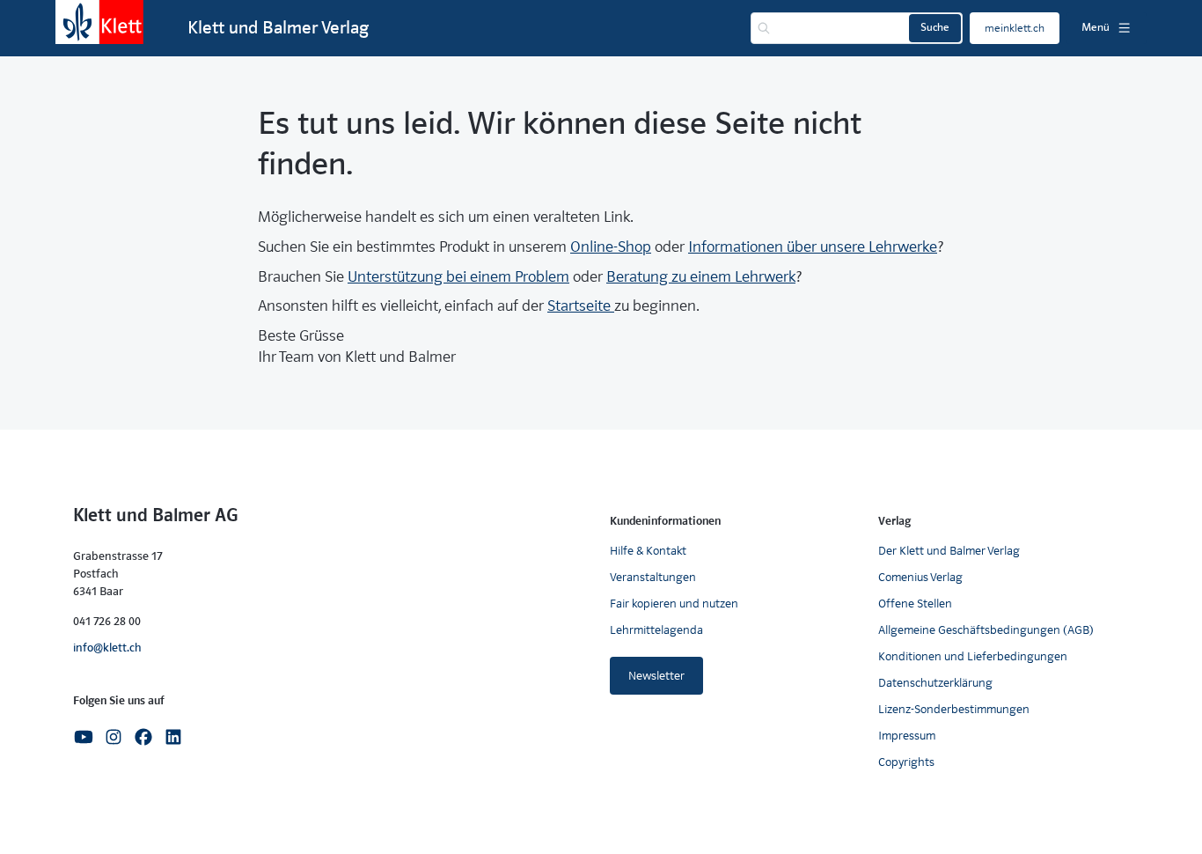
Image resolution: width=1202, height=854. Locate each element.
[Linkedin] (173, 735)
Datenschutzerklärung (935, 682)
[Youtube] (83, 735)
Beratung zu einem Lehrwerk (700, 277)
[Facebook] (143, 735)
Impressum (906, 735)
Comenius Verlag (920, 577)
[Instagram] (113, 735)
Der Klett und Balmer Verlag (949, 550)
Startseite (580, 306)
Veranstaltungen (653, 577)
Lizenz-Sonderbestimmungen (954, 709)
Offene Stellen (915, 603)
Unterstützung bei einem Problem (458, 277)
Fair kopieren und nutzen (674, 603)
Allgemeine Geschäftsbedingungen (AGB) (986, 629)
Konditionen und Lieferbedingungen (972, 656)
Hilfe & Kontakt (648, 550)
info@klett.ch (107, 647)
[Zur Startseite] (99, 22)
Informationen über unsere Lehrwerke (812, 247)
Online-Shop (610, 247)
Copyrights (906, 762)
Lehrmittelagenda (656, 629)
